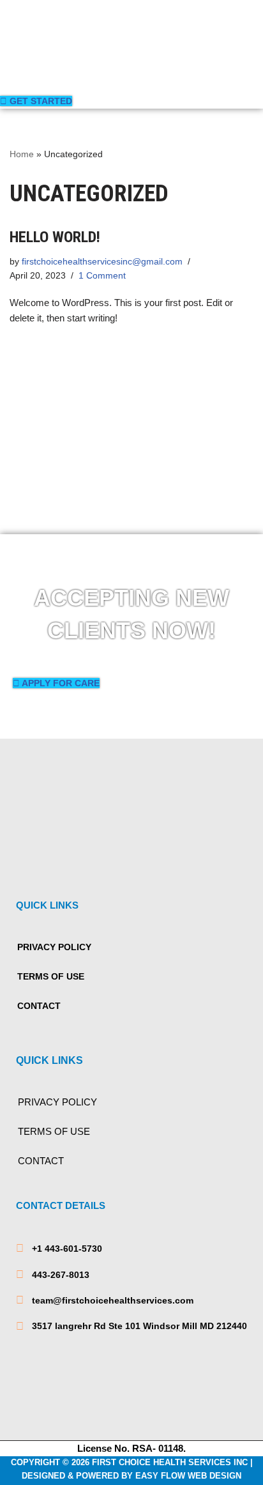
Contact (39, 1006)
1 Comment (102, 276)
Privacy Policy (54, 947)
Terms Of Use (50, 976)
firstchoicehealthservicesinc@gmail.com (102, 261)
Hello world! (55, 237)
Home (22, 154)
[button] (66, 76)
